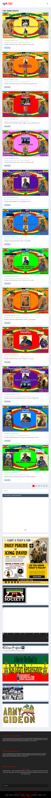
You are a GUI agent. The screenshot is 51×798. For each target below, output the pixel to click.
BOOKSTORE (34, 795)
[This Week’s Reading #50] (25, 26)
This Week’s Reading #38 (11, 433)
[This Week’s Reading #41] (25, 340)
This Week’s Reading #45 (11, 237)
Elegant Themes (22, 793)
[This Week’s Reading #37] (25, 458)
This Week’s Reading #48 (11, 119)
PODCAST (28, 795)
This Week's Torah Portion (25, 42)
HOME (6, 795)
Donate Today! (25, 769)
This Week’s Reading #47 (11, 158)
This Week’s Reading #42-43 (12, 315)
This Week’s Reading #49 (11, 80)
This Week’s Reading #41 (11, 355)
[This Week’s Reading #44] (25, 261)
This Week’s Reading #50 (11, 40)
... (41, 486)
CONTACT (40, 795)
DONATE (11, 795)
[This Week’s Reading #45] (25, 222)
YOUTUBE (22, 795)
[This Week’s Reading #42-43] (25, 301)
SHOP (44, 795)
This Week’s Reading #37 (11, 473)
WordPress (35, 793)
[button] (25, 620)
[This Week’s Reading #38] (25, 419)
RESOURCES (16, 795)
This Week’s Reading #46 (11, 197)
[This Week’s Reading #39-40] (25, 379)
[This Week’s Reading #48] (25, 104)
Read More (7, 47)
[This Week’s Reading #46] (25, 183)
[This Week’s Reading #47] (25, 143)
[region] (25, 624)
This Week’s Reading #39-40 (12, 394)
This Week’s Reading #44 (11, 276)
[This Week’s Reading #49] (25, 65)
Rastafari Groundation (9, 42)
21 (44, 486)
